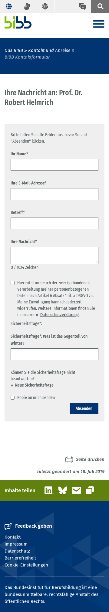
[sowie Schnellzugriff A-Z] (100, 6)
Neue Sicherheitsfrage (34, 385)
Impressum (16, 544)
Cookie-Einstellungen (26, 565)
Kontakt (13, 537)
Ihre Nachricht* (24, 241)
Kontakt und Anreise (49, 50)
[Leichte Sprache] (45, 6)
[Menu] (98, 24)
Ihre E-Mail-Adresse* (29, 183)
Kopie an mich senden (36, 397)
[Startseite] (18, 22)
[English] (9, 6)
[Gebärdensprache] (27, 6)
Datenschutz (17, 551)
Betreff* (18, 212)
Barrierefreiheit (20, 558)
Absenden (84, 408)
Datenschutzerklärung (59, 314)
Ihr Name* (19, 154)
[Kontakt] (82, 6)
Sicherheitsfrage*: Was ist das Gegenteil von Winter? (49, 339)
